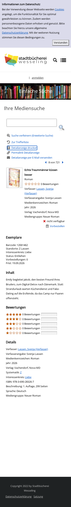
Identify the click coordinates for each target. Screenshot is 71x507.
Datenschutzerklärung (15, 32)
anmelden (38, 77)
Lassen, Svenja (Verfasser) (33, 349)
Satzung (38, 496)
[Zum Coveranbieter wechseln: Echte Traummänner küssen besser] (14, 178)
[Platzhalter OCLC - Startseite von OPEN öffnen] (26, 60)
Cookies (59, 9)
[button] (61, 127)
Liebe (28, 377)
